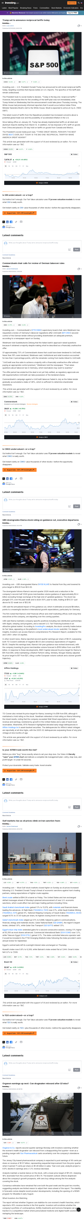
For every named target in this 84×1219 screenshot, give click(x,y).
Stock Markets (56, 8)
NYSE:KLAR (43, 584)
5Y (23, 166)
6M (16, 166)
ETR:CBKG (36, 330)
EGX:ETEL (25, 935)
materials (57, 907)
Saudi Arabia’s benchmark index (16, 907)
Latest (4, 8)
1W (9, 166)
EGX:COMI (65, 932)
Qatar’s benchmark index (12, 920)
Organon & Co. (8, 1148)
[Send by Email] (21, 221)
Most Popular (13, 8)
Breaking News (25, 8)
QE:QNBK (58, 923)
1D (5, 166)
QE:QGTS (48, 925)
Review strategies (32, 404)
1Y (19, 166)
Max (27, 166)
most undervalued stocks (48, 629)
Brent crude (7, 897)
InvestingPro (40, 626)
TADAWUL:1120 (40, 910)
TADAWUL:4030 (73, 913)
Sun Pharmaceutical (28, 1153)
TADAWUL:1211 (9, 913)
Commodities (44, 8)
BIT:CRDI (66, 333)
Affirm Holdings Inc (10, 727)
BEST (11, 135)
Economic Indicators (71, 8)
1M (12, 166)
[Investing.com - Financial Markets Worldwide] (12, 3)
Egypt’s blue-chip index (12, 930)
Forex (35, 8)
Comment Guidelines (8, 255)
